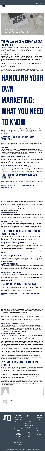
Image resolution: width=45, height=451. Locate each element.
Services (29, 421)
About (28, 419)
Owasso (39, 426)
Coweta (39, 423)
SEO (2, 341)
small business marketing (35, 201)
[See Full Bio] (17, 390)
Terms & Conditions (37, 449)
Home (2, 10)
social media (20, 159)
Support (29, 436)
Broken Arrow (39, 421)
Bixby (39, 419)
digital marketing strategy (20, 312)
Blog (5, 10)
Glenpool (39, 425)
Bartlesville (39, 417)
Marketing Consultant (28, 428)
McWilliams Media (22, 449)
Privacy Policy (31, 449)
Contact (29, 434)
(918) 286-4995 (18, 419)
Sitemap (27, 449)
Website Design (28, 423)
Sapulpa (39, 430)
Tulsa (39, 432)
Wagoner (39, 434)
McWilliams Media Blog (29, 431)
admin (14, 38)
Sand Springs (39, 428)
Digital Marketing (29, 425)
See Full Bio (13, 390)
